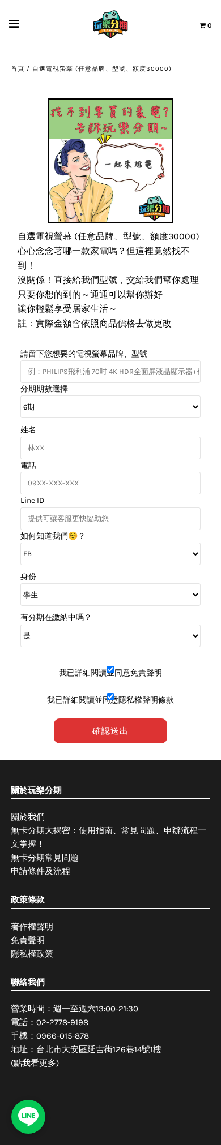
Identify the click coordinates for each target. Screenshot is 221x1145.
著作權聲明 (32, 927)
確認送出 (110, 731)
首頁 (17, 68)
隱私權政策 (32, 954)
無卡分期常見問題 (45, 858)
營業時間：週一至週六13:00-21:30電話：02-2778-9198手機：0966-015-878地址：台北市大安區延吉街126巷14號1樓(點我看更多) (86, 1036)
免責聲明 (28, 940)
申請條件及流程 (40, 871)
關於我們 (28, 817)
